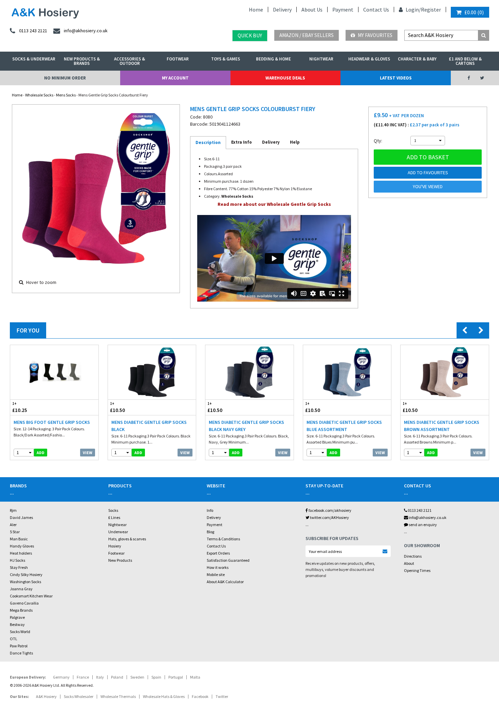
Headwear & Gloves (369, 59)
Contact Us (376, 9)
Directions (413, 556)
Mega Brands (21, 610)
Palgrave (17, 617)
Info (210, 510)
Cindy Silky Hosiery (26, 574)
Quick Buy (250, 35)
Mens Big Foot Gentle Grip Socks (52, 422)
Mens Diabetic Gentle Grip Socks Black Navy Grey (246, 425)
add (40, 452)
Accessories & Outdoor (129, 61)
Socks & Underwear (33, 59)
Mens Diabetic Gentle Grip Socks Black (149, 425)
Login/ (413, 9)
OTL (13, 638)
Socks (113, 510)
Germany (61, 677)
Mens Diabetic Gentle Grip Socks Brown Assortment (441, 425)
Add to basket (428, 157)
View (87, 452)
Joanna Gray (21, 588)
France (83, 677)
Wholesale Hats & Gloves (164, 696)
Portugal (175, 677)
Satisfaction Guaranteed (228, 560)
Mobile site (216, 574)
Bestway (17, 624)
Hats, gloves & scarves (127, 538)
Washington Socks (25, 581)
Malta (195, 677)
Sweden (137, 677)
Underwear (118, 531)
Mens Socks (66, 94)
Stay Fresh (19, 567)
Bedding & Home (273, 59)
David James (21, 517)
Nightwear (321, 59)
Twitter (222, 696)
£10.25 (19, 407)
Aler (13, 524)
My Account (175, 78)
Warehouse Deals (285, 78)
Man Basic (19, 538)
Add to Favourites (428, 172)
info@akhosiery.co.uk (427, 517)
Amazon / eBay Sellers (306, 35)
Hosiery (114, 546)
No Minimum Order (65, 78)
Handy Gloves (22, 546)
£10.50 (117, 407)
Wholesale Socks (39, 94)
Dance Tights (21, 652)
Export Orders (218, 553)
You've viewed (428, 186)
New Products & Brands (82, 61)
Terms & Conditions (223, 538)
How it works (217, 567)
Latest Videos (396, 78)
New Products (120, 560)
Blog (210, 531)
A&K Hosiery (46, 696)
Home (256, 9)
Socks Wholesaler (78, 696)
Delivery (282, 9)
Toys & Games (225, 59)
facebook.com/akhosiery (329, 510)
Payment (342, 9)
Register (431, 9)
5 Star (15, 531)
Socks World (20, 631)
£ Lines (114, 517)
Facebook (200, 696)
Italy (100, 677)
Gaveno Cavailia (24, 603)
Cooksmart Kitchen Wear (31, 595)
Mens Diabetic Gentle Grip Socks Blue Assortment (344, 425)
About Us (311, 9)
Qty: (378, 141)
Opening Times (417, 570)
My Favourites (374, 35)
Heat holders (21, 553)
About (409, 563)
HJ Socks (17, 560)
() (474, 12)
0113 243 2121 (419, 510)
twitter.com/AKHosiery (329, 517)
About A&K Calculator (225, 581)
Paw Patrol (18, 645)
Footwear (178, 59)
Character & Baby (417, 59)
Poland (117, 677)
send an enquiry (422, 524)
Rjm (13, 510)
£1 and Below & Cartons (465, 61)
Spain (156, 677)
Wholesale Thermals (118, 696)
